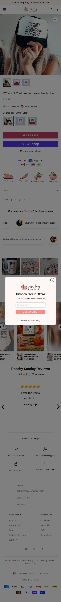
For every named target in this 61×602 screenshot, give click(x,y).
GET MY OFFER (30, 312)
